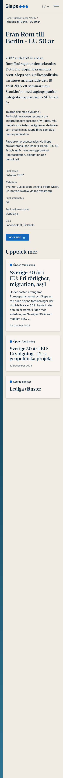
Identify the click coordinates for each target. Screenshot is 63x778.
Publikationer (20, 17)
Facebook (12, 225)
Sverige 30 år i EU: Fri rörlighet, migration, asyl (30, 278)
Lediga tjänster (25, 389)
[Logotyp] (17, 6)
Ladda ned (14, 237)
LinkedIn (28, 225)
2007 (33, 17)
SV (44, 6)
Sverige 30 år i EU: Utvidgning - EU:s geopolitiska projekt (31, 353)
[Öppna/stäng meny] (56, 6)
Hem (8, 17)
